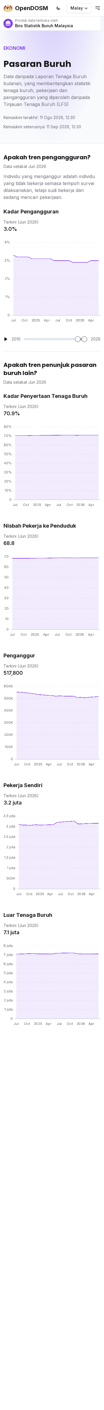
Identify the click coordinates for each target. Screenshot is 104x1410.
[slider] (78, 339)
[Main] (5, 339)
